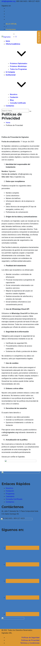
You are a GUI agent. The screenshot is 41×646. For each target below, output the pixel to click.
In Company (10, 72)
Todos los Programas (18, 69)
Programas (10, 494)
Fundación (14, 97)
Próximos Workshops (18, 66)
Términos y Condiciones (29, 643)
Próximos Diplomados (18, 63)
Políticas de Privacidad (30, 640)
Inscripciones (11, 29)
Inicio (8, 41)
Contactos (10, 106)
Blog (12, 100)
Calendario (10, 496)
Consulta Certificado (18, 103)
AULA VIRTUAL (11, 24)
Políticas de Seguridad (30, 637)
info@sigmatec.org (8, 1)
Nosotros (13, 94)
